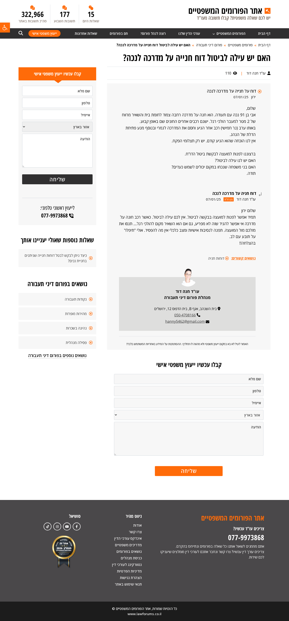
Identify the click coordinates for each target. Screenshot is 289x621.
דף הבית (264, 33)
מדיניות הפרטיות (129, 571)
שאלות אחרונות (86, 33)
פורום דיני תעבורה (209, 44)
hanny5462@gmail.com (185, 321)
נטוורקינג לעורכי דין (127, 564)
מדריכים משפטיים (128, 544)
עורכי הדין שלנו (189, 33)
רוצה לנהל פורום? (153, 33)
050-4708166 (185, 315)
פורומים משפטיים (240, 44)
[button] (5, 28)
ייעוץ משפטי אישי (44, 33)
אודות (137, 525)
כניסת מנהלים (131, 558)
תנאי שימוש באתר (128, 584)
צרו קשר (135, 531)
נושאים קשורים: (243, 258)
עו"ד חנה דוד (256, 73)
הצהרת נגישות (131, 577)
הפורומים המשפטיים (230, 33)
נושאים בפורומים (129, 551)
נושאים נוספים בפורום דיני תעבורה (57, 355)
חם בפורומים (119, 33)
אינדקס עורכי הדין (128, 538)
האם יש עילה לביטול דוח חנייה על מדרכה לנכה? (153, 44)
